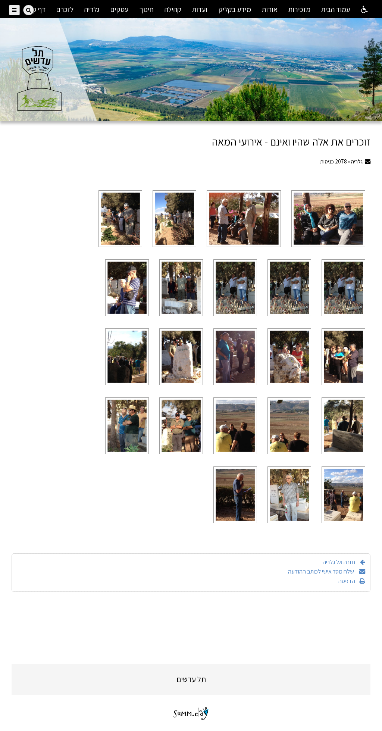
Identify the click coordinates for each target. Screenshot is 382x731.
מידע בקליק (235, 9)
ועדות (199, 9)
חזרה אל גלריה (339, 562)
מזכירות (299, 9)
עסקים (119, 9)
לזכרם (64, 9)
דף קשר (35, 9)
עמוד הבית (335, 9)
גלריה (92, 9)
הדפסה (346, 581)
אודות (270, 9)
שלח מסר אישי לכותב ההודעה (321, 571)
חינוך (147, 9)
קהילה (173, 9)
